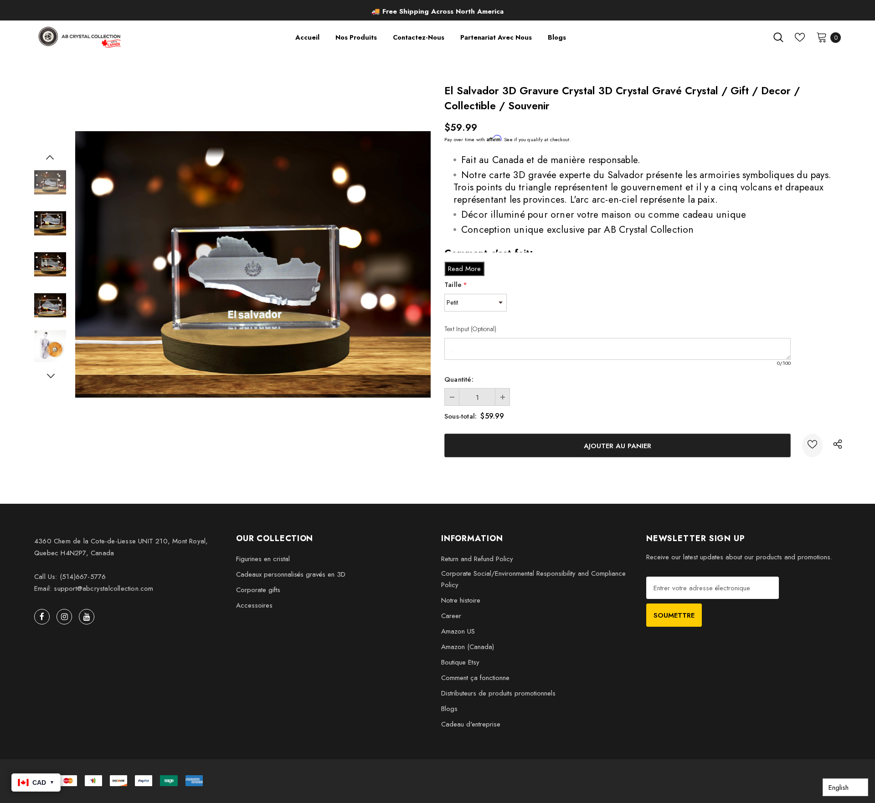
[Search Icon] (778, 37)
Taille (455, 285)
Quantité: (459, 379)
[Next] (50, 375)
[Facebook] (42, 616)
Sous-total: (460, 416)
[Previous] (50, 157)
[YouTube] (86, 616)
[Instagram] (64, 616)
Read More (464, 269)
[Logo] (80, 37)
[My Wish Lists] (800, 37)
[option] (437, 11)
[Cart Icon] (821, 36)
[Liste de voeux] (812, 445)
